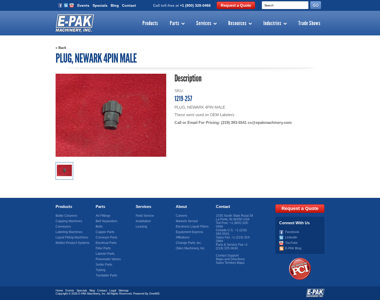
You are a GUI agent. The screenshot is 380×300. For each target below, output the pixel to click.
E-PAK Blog (293, 248)
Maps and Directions (230, 259)
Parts (174, 23)
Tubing (100, 270)
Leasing (141, 226)
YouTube (291, 243)
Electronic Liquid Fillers (192, 226)
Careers (181, 216)
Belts (99, 226)
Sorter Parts (104, 264)
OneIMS (154, 293)
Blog (115, 5)
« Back (61, 48)
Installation (143, 221)
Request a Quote (236, 5)
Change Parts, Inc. (189, 243)
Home (59, 290)
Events (83, 5)
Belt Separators (106, 221)
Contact (129, 5)
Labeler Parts (105, 254)
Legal (112, 290)
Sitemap (123, 290)
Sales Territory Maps (230, 263)
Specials (100, 5)
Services (203, 23)
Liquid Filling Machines (72, 237)
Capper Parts (105, 232)
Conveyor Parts (106, 237)
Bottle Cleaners (66, 216)
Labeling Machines (69, 232)
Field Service (145, 216)
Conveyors (63, 226)
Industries (272, 23)
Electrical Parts (106, 243)
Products (150, 23)
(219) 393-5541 (234, 122)
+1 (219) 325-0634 (232, 246)
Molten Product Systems (72, 243)
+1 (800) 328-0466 (195, 5)
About (181, 206)
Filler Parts (103, 248)
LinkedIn (291, 237)
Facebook (292, 232)
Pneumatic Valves (108, 259)
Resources (237, 23)
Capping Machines (69, 221)
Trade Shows (309, 23)
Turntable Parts (106, 275)
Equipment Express (189, 232)
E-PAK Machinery (89, 293)
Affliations (182, 237)
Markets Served (187, 221)
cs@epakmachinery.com (270, 122)
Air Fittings (103, 216)
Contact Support (227, 255)
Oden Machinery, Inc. (190, 248)
